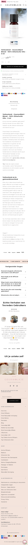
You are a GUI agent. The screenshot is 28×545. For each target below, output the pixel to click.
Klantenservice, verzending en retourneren (13, 482)
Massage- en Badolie (7, 464)
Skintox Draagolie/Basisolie (8, 462)
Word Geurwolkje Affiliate (8, 430)
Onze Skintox (5, 418)
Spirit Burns (4, 469)
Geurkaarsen (4, 460)
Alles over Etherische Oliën (8, 489)
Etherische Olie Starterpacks (9, 457)
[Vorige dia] (2, 1)
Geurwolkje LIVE (5, 435)
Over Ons (3, 410)
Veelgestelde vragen (7, 485)
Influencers (4, 432)
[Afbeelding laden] (12, 43)
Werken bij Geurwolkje (7, 427)
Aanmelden (14, 400)
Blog (2, 423)
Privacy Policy (5, 499)
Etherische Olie (5, 455)
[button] (23, 5)
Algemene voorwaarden (8, 494)
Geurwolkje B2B (5, 425)
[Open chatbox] (25, 542)
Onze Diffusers (5, 413)
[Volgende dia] (25, 1)
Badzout (3, 452)
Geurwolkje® (11, 541)
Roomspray (4, 467)
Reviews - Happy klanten (8, 487)
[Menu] (1, 5)
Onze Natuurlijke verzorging (9, 415)
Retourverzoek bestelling (8, 497)
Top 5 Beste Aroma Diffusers (9, 437)
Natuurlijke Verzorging (7, 472)
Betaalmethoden (6, 492)
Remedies (4, 420)
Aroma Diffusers (5, 450)
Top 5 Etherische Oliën (7, 440)
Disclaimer (4, 502)
